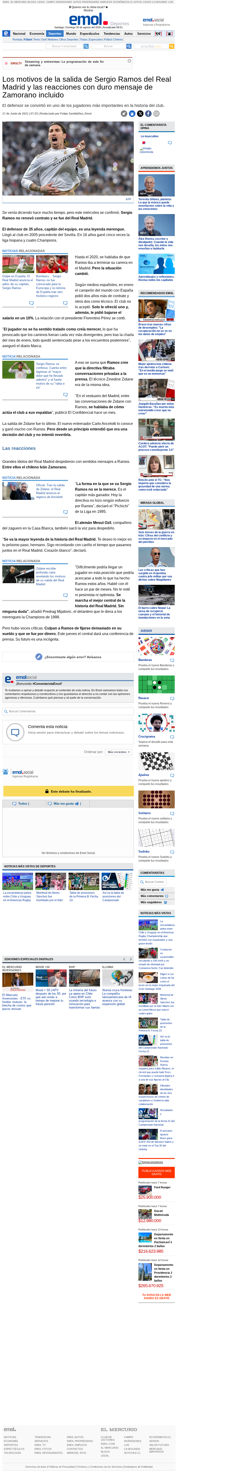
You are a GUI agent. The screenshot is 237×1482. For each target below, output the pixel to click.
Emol (6, 2)
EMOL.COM (108, 1443)
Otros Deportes (68, 39)
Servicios (144, 33)
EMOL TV (40, 1445)
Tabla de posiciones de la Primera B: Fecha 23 (83, 896)
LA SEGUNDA (132, 1449)
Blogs (32, 2)
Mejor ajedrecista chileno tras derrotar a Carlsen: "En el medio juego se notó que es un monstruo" (155, 368)
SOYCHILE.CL (132, 1452)
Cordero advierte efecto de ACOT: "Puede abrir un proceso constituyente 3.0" (156, 446)
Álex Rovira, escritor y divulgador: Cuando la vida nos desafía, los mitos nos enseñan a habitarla (155, 243)
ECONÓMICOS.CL (160, 1437)
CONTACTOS (75, 1449)
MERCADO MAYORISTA (156, 1450)
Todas (83, 39)
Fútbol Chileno (113, 39)
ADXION (154, 1441)
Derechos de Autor (36, 1466)
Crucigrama (146, 736)
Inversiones (64, 2)
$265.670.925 (150, 1285)
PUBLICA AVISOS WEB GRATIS (156, 1172)
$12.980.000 (149, 1220)
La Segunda (159, 2)
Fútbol (28, 39)
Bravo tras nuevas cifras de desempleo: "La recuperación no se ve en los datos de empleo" (155, 329)
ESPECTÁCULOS (14, 1449)
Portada (17, 39)
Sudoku (144, 851)
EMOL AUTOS (75, 1437)
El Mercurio (19, 2)
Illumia (107, 967)
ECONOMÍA (11, 1441)
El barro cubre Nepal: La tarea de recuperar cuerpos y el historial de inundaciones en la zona (154, 612)
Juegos (146, 630)
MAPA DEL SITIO (76, 1452)
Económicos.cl (123, 2)
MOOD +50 (43, 967)
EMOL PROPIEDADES (80, 1441)
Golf (44, 39)
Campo (50, 2)
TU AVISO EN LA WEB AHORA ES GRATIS (156, 1296)
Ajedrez (143, 775)
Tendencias (112, 33)
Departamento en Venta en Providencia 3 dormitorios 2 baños (163, 1272)
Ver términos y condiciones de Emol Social (68, 853)
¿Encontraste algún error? (72, 657)
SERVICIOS (41, 1441)
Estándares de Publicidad (138, 1466)
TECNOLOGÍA (12, 1452)
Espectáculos (89, 33)
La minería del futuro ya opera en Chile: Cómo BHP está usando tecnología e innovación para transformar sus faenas (84, 998)
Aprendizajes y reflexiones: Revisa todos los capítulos (156, 278)
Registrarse (163, 24)
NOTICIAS (10, 1437)
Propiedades (90, 2)
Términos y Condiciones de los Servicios (99, 1466)
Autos (77, 2)
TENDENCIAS (42, 1437)
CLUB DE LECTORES (108, 1438)
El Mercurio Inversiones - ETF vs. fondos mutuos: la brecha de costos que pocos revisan (16, 1002)
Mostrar (88, 10)
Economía (37, 33)
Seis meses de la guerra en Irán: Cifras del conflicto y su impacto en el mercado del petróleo (156, 537)
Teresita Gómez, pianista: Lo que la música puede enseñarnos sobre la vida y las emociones (156, 204)
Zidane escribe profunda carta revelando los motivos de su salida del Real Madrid (50, 576)
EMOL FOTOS (42, 1449)
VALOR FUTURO (159, 1445)
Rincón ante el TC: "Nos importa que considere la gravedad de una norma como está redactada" (154, 484)
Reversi (143, 698)
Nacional (19, 33)
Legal (41, 2)
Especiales (96, 39)
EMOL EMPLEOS (77, 1445)
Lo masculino (149, 136)
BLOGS (105, 1451)
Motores (53, 39)
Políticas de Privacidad (61, 1466)
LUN (126, 1445)
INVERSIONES (132, 1441)
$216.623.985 (150, 1251)
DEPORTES (11, 1445)
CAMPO (128, 1437)
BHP (72, 967)
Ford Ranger (162, 1187)
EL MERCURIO (109, 1447)
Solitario (144, 813)
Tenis (36, 39)
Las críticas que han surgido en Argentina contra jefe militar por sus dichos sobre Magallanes (155, 574)
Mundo (71, 33)
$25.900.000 (149, 1197)
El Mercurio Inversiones (12, 968)
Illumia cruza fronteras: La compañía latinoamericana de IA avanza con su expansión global (117, 997)
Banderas (145, 660)
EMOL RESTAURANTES (48, 1452)
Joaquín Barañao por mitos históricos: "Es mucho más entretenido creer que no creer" (156, 408)
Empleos (106, 2)
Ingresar (148, 24)
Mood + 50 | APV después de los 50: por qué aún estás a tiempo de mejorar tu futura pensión (51, 997)
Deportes (55, 33)
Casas (147, 2)
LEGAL (105, 1455)
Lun (170, 2)
